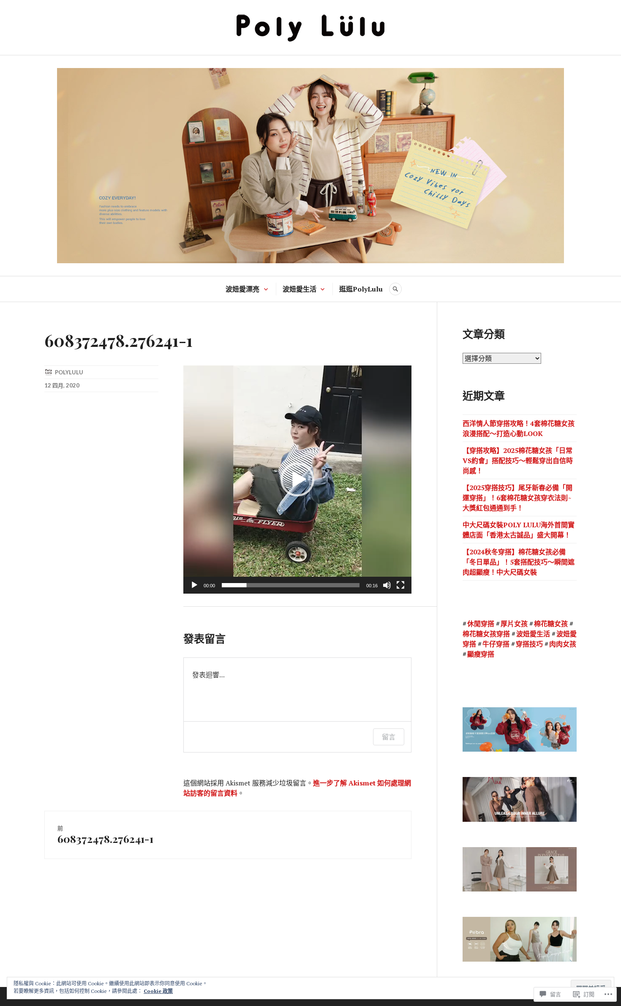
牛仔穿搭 (495, 644)
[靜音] (387, 585)
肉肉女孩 (562, 644)
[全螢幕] (400, 585)
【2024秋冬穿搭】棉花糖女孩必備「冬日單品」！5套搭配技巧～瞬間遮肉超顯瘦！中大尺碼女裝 (519, 562)
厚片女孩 (514, 623)
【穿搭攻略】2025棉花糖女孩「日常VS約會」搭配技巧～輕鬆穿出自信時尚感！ (518, 460)
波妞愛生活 (299, 289)
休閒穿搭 (480, 623)
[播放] (194, 585)
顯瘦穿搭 (480, 654)
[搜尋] (395, 289)
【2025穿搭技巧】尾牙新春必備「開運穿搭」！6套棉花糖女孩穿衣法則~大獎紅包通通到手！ (517, 498)
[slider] (291, 585)
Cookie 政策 (158, 991)
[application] (297, 479)
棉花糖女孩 (551, 623)
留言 (388, 737)
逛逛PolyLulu (361, 289)
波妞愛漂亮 (242, 289)
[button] (297, 479)
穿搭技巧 (529, 644)
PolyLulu (69, 372)
